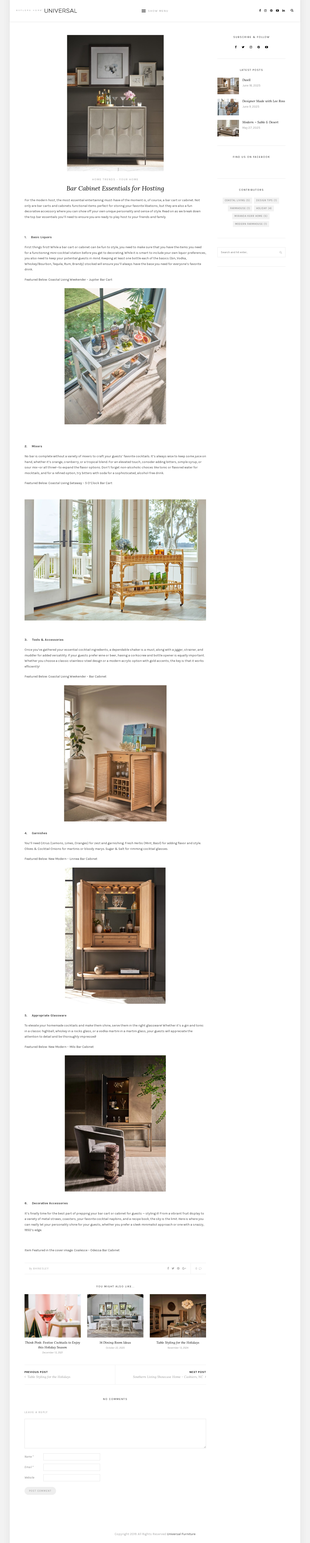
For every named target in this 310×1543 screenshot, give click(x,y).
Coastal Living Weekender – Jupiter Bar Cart (80, 280)
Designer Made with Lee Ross (263, 101)
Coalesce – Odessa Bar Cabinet (97, 1250)
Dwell (246, 80)
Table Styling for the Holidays (177, 1342)
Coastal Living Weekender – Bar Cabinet (77, 676)
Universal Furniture (181, 1534)
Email (29, 1467)
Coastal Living (237, 200)
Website (29, 1477)
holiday (264, 208)
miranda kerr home (251, 216)
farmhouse (240, 208)
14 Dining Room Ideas (115, 1342)
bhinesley (41, 1268)
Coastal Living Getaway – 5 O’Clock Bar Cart (80, 483)
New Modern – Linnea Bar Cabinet (72, 859)
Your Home (129, 179)
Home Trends (104, 179)
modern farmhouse (251, 224)
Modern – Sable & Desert (260, 122)
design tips (266, 200)
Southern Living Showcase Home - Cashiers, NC (168, 1377)
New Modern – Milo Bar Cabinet (71, 1047)
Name (29, 1456)
